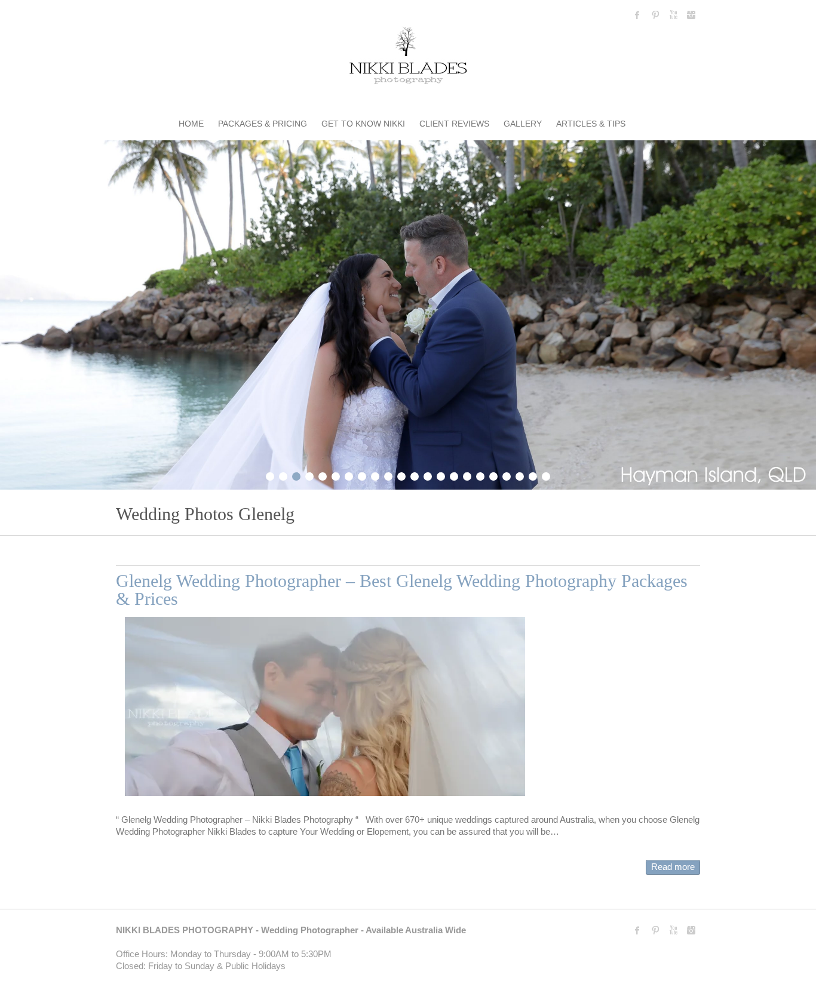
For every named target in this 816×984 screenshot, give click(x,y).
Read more (673, 867)
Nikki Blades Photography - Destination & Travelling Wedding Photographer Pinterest (655, 15)
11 (401, 474)
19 (506, 474)
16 (467, 474)
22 (546, 474)
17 (480, 474)
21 (532, 474)
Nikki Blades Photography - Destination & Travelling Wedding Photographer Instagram (691, 15)
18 (493, 474)
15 (454, 474)
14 (440, 474)
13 (427, 474)
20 (519, 474)
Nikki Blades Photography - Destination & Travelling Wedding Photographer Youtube (673, 15)
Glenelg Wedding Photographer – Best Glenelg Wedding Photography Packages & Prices (402, 589)
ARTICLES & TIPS (590, 123)
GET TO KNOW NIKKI (363, 123)
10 (388, 474)
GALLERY (523, 123)
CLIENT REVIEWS (454, 123)
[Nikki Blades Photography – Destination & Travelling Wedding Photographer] (408, 57)
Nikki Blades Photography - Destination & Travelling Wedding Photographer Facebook (637, 15)
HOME (191, 123)
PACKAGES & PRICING (262, 123)
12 (414, 474)
